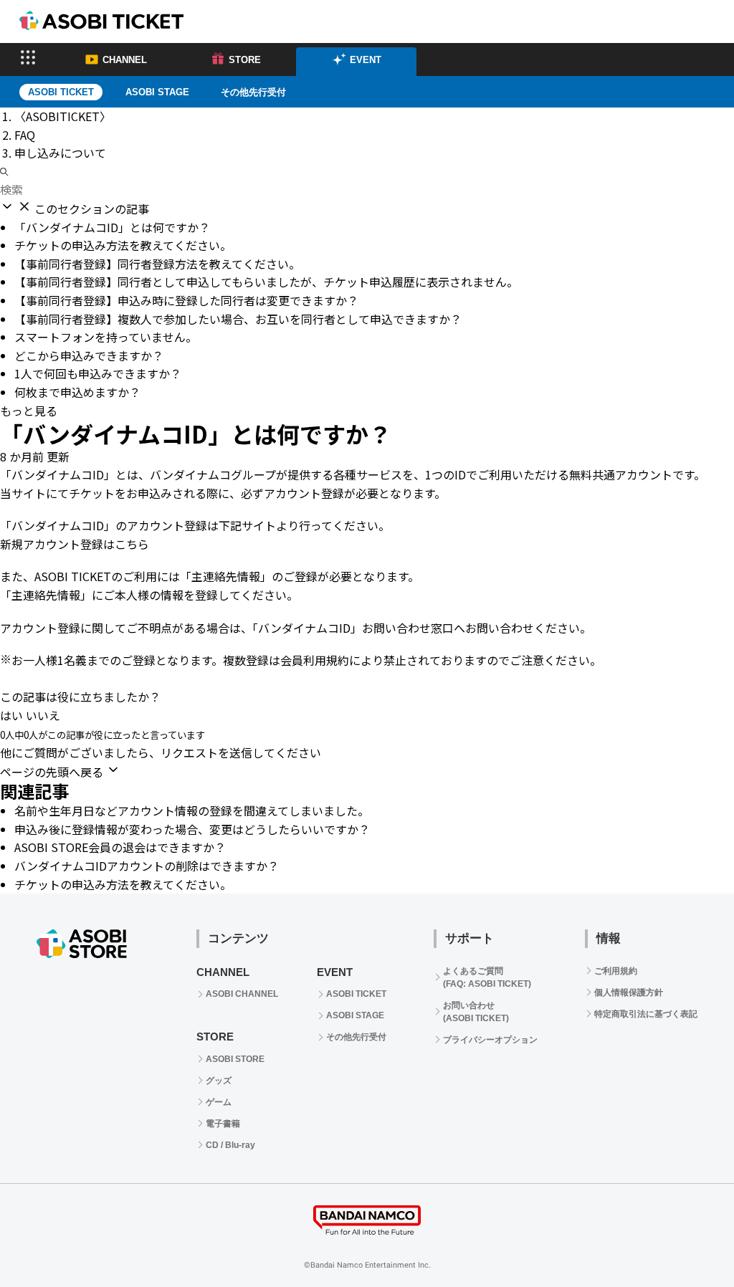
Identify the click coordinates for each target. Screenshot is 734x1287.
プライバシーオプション (490, 1040)
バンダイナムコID (57, 474)
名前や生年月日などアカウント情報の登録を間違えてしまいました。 (191, 810)
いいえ (43, 715)
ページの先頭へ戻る (53, 771)
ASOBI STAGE (157, 92)
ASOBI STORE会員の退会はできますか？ (120, 847)
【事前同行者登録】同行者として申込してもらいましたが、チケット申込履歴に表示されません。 (266, 281)
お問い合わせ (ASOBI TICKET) (476, 1011)
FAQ (24, 134)
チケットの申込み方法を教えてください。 (123, 245)
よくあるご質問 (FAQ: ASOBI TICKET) (487, 977)
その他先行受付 (253, 92)
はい (11, 715)
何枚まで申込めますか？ (77, 392)
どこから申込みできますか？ (88, 355)
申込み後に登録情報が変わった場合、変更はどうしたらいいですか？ (192, 829)
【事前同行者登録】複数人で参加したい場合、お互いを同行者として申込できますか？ (238, 318)
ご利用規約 (615, 971)
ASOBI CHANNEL (242, 994)
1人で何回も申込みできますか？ (97, 373)
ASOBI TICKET (356, 994)
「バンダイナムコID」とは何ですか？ (112, 227)
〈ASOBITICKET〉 (62, 116)
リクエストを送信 (206, 752)
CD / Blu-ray (230, 1145)
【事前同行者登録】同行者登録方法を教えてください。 (157, 263)
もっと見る (28, 410)
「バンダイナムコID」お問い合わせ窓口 (353, 627)
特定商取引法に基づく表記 (645, 1014)
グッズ (219, 1081)
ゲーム (219, 1102)
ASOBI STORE (235, 1059)
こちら (132, 543)
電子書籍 (223, 1124)
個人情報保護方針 (628, 992)
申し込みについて (60, 152)
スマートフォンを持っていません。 (105, 336)
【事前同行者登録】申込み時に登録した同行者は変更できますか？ (186, 300)
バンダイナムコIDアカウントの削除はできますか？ (146, 865)
